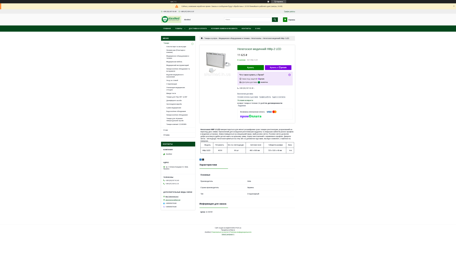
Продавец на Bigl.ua (228, 230)
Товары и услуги (210, 38)
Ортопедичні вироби (174, 104)
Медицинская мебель (174, 62)
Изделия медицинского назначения (175, 76)
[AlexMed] (171, 22)
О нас (257, 28)
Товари (166, 43)
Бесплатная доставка (245, 94)
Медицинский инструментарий (177, 65)
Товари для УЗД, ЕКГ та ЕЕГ (176, 97)
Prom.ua (238, 228)
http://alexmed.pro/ (171, 196)
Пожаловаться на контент (220, 232)
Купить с (274, 68)
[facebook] (201, 160)
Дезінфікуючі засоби (174, 100)
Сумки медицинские (173, 108)
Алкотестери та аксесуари (176, 46)
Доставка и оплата (198, 28)
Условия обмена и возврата (224, 28)
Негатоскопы (256, 38)
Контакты (246, 28)
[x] (203, 160)
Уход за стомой (172, 80)
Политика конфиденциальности (240, 232)
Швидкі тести (171, 93)
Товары (178, 28)
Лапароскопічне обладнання (177, 115)
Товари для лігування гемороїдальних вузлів (174, 119)
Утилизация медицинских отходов (175, 89)
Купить (250, 68)
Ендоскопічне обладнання (176, 111)
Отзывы (166, 135)
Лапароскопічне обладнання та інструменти (178, 70)
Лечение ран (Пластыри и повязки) (175, 51)
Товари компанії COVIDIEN (176, 124)
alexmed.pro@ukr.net (173, 200)
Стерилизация (171, 84)
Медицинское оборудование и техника (234, 38)
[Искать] (275, 19)
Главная (167, 28)
